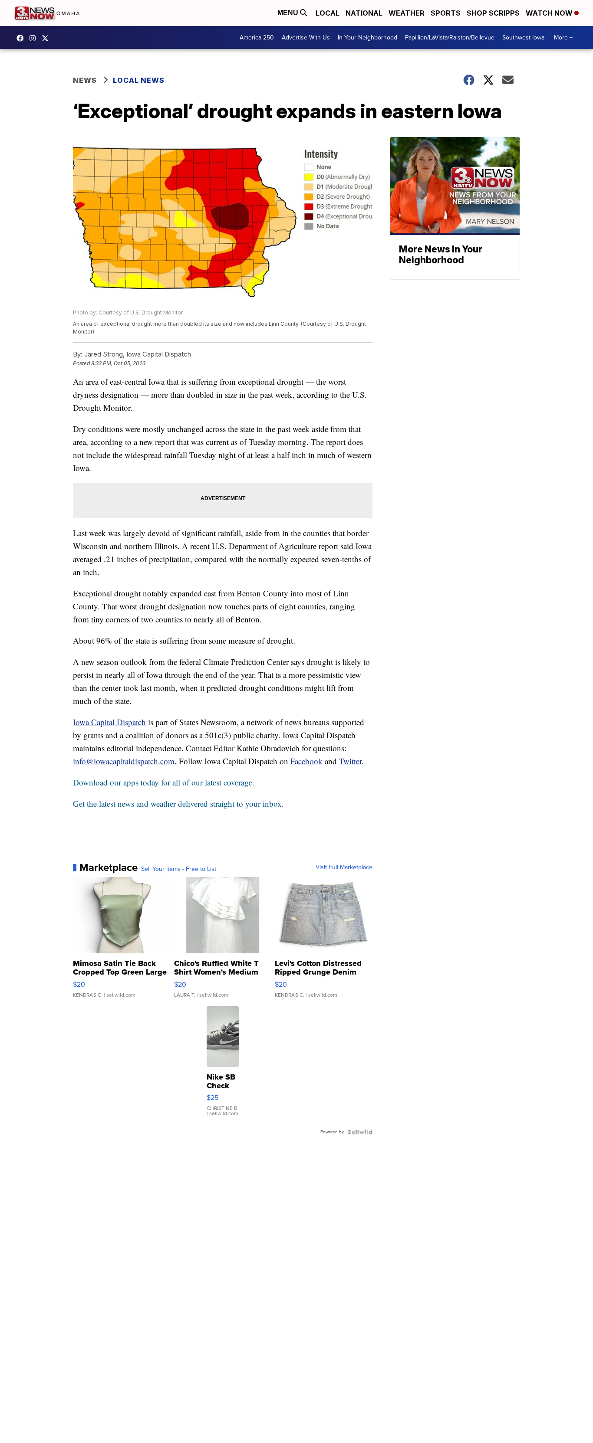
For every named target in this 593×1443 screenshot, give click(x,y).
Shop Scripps (493, 13)
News (85, 80)
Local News (139, 80)
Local (327, 13)
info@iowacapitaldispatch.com (124, 761)
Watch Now (550, 13)
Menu (288, 12)
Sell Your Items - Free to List (178, 869)
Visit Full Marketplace (344, 867)
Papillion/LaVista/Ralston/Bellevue (449, 37)
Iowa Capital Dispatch (109, 722)
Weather (407, 13)
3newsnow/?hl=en (35, 38)
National (364, 13)
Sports (446, 13)
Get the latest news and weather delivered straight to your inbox (177, 803)
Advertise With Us (306, 37)
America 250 (257, 37)
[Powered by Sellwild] (359, 1132)
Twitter (350, 761)
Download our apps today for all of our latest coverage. (163, 782)
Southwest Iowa (523, 37)
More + (563, 37)
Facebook (306, 761)
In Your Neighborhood (367, 37)
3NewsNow (22, 38)
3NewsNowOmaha (47, 38)
